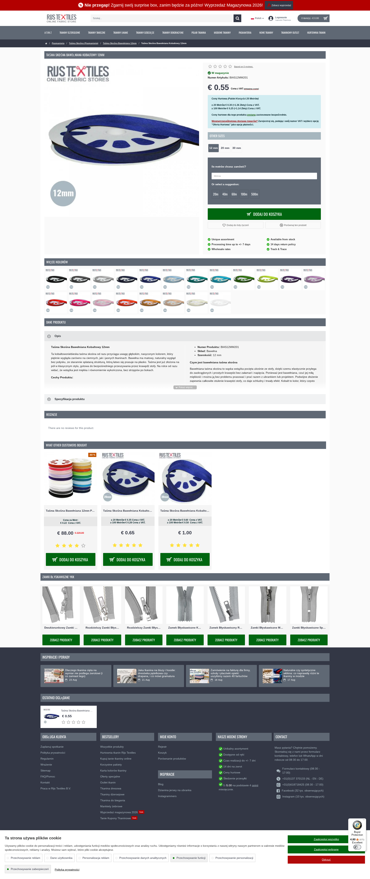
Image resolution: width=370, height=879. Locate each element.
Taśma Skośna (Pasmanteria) (83, 43)
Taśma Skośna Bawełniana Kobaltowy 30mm (185, 510)
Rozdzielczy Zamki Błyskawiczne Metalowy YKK (102, 627)
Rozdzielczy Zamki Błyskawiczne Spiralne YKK (144, 627)
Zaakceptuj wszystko (326, 839)
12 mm (213, 148)
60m (234, 194)
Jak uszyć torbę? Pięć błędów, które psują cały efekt (83, 672)
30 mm (236, 148)
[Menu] (364, 820)
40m (225, 194)
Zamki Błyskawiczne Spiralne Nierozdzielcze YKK (309, 627)
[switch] (357, 847)
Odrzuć (326, 859)
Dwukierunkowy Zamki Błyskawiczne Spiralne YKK (61, 627)
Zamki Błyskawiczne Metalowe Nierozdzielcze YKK (267, 627)
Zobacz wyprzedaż (281, 5)
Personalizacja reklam (95, 857)
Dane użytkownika (61, 857)
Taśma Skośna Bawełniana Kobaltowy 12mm (77, 711)
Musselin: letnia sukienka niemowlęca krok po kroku (154, 672)
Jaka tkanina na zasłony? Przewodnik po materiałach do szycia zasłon (229, 673)
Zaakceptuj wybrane (326, 849)
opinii (255, 785)
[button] (235, 225)
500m (254, 194)
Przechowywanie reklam (25, 857)
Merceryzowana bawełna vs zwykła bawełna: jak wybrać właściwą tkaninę (300, 673)
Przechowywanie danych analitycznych (142, 857)
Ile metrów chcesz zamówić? (229, 166)
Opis (58, 336)
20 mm (225, 148)
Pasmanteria (58, 43)
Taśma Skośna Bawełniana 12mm (120, 43)
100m (244, 194)
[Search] (237, 18)
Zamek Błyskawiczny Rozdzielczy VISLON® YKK (226, 627)
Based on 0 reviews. (243, 66)
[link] (48, 32)
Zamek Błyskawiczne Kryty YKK (185, 627)
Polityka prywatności (67, 869)
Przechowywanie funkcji (191, 857)
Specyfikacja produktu (70, 399)
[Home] (46, 43)
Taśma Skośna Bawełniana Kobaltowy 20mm (128, 510)
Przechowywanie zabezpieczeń (30, 869)
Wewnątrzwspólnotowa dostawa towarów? (235, 121)
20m (215, 194)
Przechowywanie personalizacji (234, 857)
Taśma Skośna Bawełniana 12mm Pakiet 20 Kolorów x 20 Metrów (70, 510)
